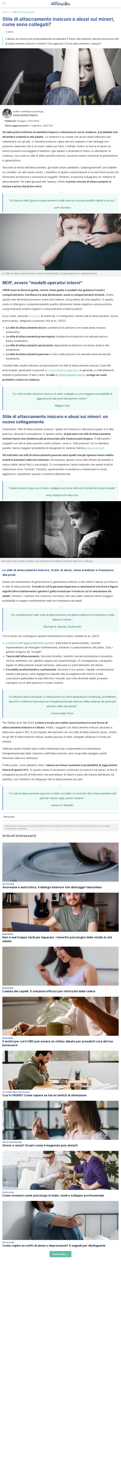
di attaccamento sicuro (70, 374)
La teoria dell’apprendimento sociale (30, 643)
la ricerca (34, 316)
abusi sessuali (95, 448)
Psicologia (8, 1192)
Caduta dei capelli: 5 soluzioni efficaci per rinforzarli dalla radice (48, 991)
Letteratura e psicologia (23, 12)
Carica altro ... (60, 1254)
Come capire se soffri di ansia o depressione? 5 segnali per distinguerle (53, 1245)
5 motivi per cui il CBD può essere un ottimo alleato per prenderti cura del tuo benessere (57, 1043)
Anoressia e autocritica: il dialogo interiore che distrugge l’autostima (52, 887)
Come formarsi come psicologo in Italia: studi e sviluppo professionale (53, 1195)
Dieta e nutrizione (12, 1142)
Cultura (5, 12)
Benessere (7, 934)
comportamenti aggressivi (63, 370)
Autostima (8, 884)
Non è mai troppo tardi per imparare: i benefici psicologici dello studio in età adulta (57, 939)
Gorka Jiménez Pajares (25, 115)
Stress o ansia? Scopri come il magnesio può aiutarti (40, 1145)
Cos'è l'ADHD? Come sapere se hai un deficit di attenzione (44, 1095)
